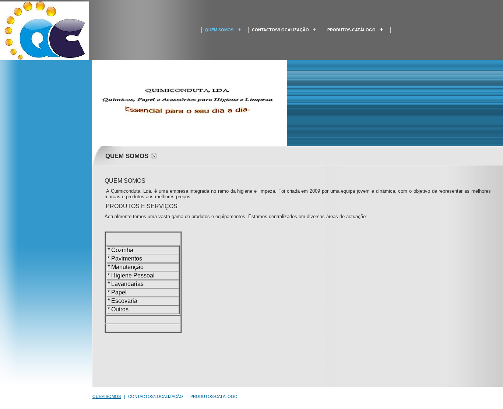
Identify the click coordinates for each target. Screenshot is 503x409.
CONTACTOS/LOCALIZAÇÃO (280, 30)
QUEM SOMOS (219, 30)
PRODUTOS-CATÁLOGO (351, 30)
